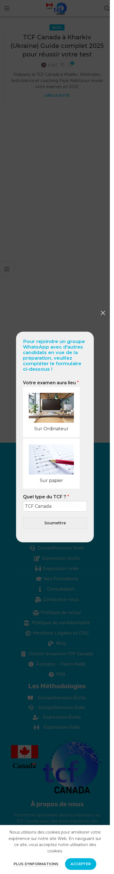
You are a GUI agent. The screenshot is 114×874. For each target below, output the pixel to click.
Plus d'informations (36, 864)
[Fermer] (103, 313)
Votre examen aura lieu (51, 382)
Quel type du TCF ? (46, 496)
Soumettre (55, 522)
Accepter (81, 864)
